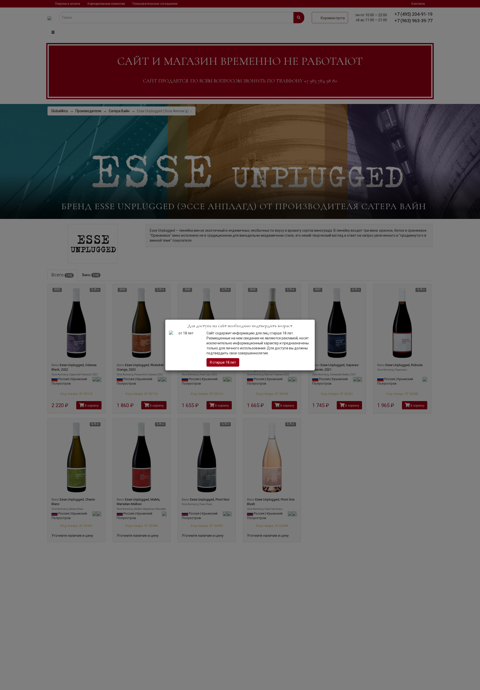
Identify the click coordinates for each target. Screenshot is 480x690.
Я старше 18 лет (223, 362)
